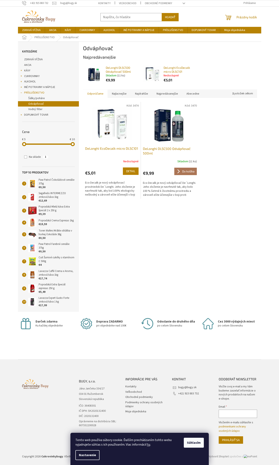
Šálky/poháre (36, 98)
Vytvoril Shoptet (219, 456)
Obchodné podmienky (158, 3)
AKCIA (27, 65)
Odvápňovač (36, 104)
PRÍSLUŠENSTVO (34, 93)
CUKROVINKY (32, 76)
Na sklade (37, 157)
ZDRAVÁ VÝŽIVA (33, 59)
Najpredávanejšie (167, 94)
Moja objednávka (135, 411)
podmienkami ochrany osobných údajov (232, 429)
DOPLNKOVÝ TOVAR (36, 115)
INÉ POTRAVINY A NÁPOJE (39, 87)
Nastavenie (87, 455)
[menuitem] (31, 30)
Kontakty (104, 3)
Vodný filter (35, 109)
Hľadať (170, 17)
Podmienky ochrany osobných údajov (144, 404)
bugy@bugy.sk (187, 387)
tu (148, 444)
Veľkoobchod (128, 3)
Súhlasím (194, 442)
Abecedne (192, 94)
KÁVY (27, 71)
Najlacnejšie (119, 94)
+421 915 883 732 (188, 393)
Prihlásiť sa (231, 440)
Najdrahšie (141, 94)
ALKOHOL (30, 81)
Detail (130, 171)
